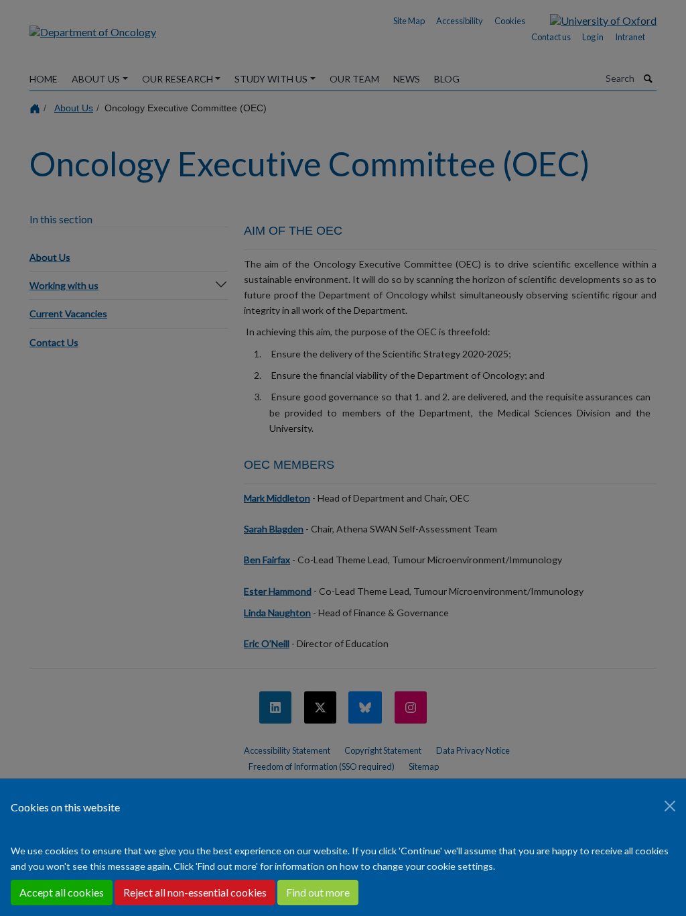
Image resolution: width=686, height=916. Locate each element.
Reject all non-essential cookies (195, 892)
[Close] (670, 806)
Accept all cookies (61, 892)
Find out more (318, 892)
